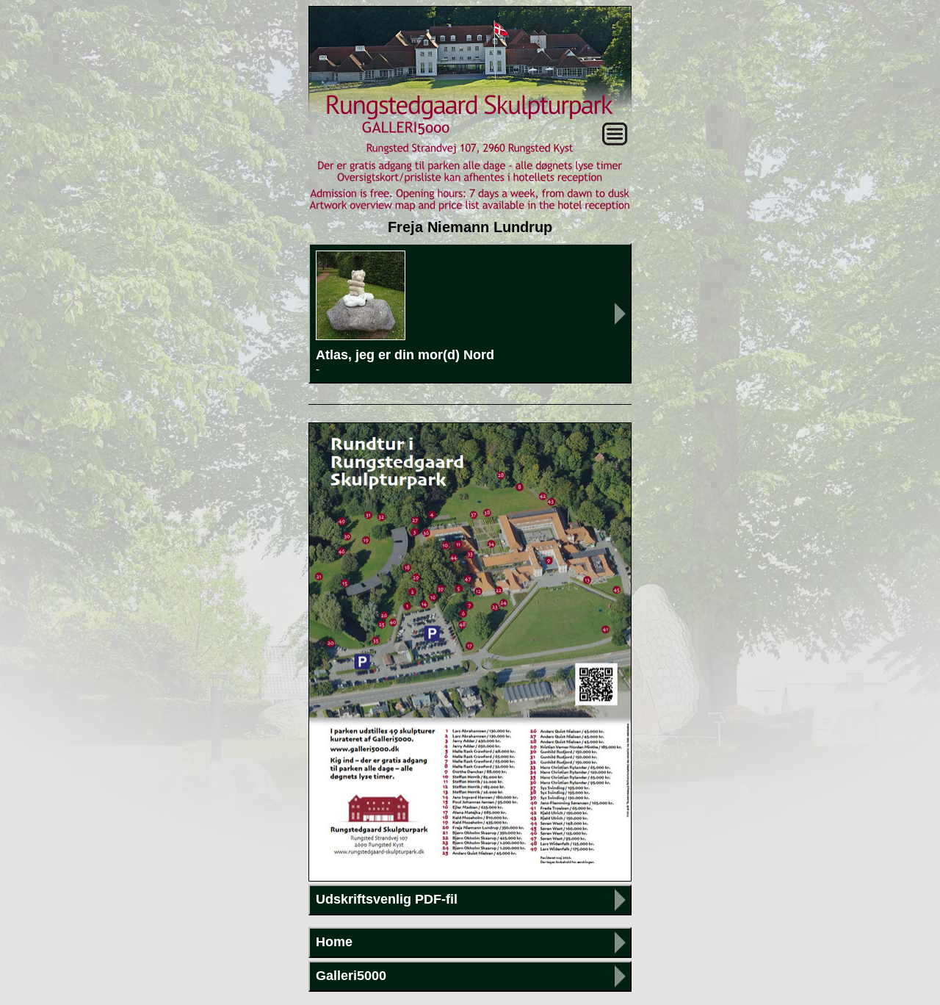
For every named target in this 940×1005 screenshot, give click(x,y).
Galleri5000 (351, 975)
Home (334, 941)
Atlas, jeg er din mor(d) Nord (405, 361)
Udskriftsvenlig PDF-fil (387, 899)
